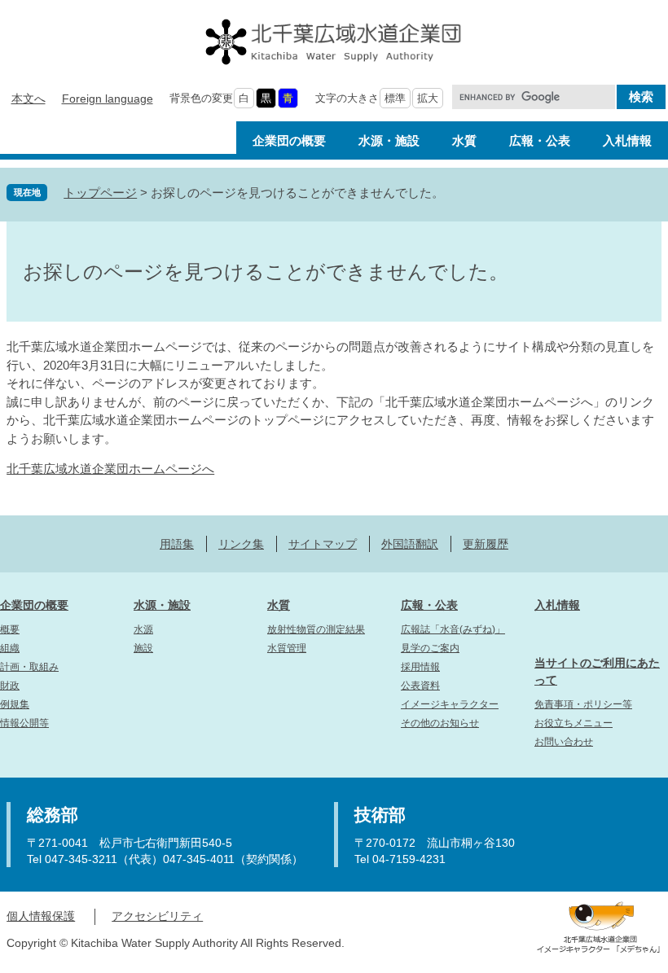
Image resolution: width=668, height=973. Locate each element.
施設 (143, 648)
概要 (10, 629)
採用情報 (420, 667)
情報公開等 (24, 723)
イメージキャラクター (450, 704)
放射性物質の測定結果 (316, 629)
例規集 (14, 704)
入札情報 (557, 604)
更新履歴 (485, 543)
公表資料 (420, 685)
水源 (143, 629)
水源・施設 (162, 604)
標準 (395, 98)
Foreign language (107, 98)
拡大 (427, 98)
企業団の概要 (34, 604)
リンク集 (241, 543)
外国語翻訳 (409, 543)
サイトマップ (322, 543)
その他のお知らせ (440, 723)
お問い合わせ (563, 741)
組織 (10, 648)
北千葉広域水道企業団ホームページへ (110, 469)
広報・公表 (429, 604)
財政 (10, 685)
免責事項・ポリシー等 (583, 704)
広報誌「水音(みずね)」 (453, 629)
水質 (278, 604)
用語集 (177, 543)
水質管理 (286, 648)
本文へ (28, 98)
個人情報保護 (41, 916)
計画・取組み (29, 667)
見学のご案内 (430, 648)
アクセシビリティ (157, 916)
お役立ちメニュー (573, 723)
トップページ (100, 192)
